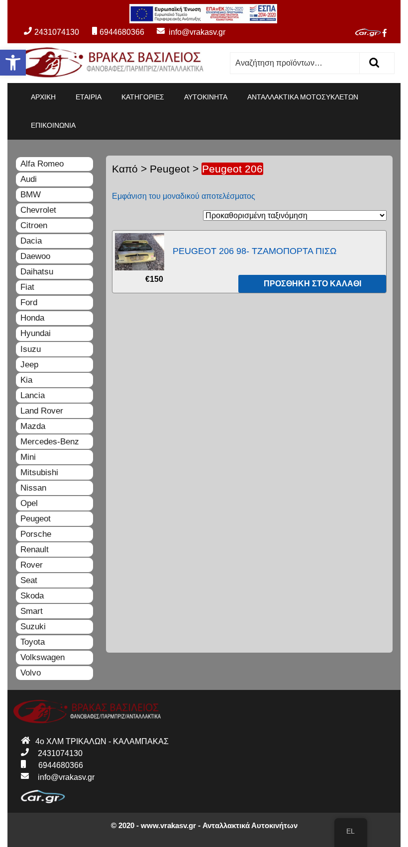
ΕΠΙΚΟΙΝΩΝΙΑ (53, 125)
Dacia (31, 241)
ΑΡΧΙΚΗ (43, 97)
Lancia (32, 395)
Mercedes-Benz (49, 441)
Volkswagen (42, 657)
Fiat (27, 287)
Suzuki (33, 626)
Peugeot (170, 168)
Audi (28, 179)
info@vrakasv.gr (185, 32)
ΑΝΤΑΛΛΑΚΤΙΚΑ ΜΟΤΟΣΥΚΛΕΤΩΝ (302, 97)
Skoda (32, 595)
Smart (31, 611)
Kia (26, 380)
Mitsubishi (39, 472)
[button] (13, 63)
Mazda (32, 426)
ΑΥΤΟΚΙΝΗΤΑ (205, 97)
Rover (31, 565)
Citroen (33, 225)
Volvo (30, 673)
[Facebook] (389, 33)
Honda (32, 318)
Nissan (33, 488)
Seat (28, 580)
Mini (28, 457)
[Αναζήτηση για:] (295, 63)
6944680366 (122, 32)
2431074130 (56, 32)
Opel (29, 503)
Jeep (29, 364)
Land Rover (41, 411)
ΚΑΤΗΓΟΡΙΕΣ (142, 97)
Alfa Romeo (42, 164)
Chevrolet (38, 210)
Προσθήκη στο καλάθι (312, 283)
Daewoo (35, 256)
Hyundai (35, 333)
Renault (34, 549)
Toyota (32, 642)
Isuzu (30, 349)
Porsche (35, 534)
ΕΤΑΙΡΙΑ (89, 97)
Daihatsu (36, 271)
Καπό (125, 168)
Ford (28, 302)
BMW (30, 194)
